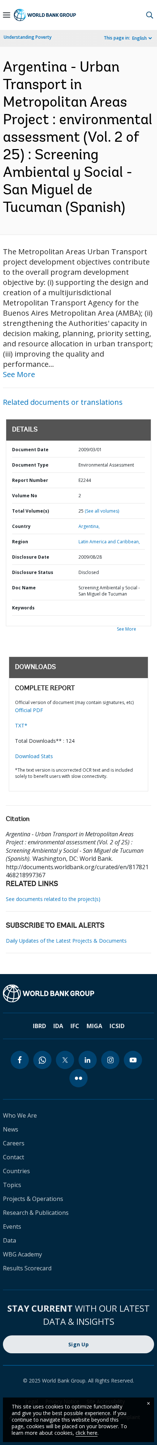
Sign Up (78, 1344)
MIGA (94, 1026)
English (139, 38)
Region (20, 542)
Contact (13, 1157)
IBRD (39, 1026)
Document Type (30, 465)
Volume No (24, 496)
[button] (149, 15)
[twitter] (65, 1060)
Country (21, 526)
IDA (58, 1026)
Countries (16, 1171)
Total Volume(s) (30, 511)
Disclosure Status (32, 572)
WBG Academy (22, 1254)
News (10, 1129)
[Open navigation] (6, 15)
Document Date (30, 449)
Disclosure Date (30, 557)
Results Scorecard (27, 1268)
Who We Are (20, 1115)
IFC (74, 1026)
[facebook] (20, 1060)
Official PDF (29, 710)
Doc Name (24, 588)
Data (9, 1240)
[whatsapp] (42, 1060)
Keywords (23, 608)
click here (86, 1432)
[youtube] (133, 1060)
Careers (13, 1143)
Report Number (30, 480)
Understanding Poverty (27, 37)
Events (12, 1226)
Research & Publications (36, 1213)
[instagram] (110, 1060)
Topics (12, 1185)
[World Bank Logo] (45, 15)
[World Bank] (78, 993)
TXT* (21, 725)
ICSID (117, 1026)
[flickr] (78, 1078)
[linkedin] (87, 1060)
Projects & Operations (33, 1199)
